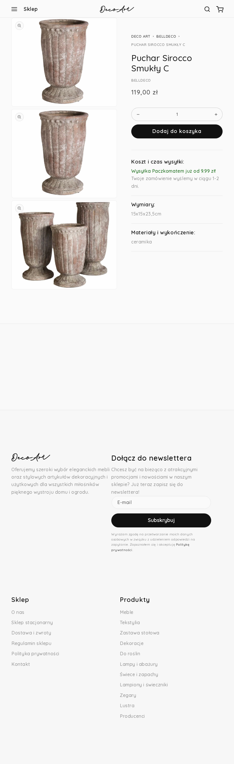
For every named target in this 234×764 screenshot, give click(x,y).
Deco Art (140, 36)
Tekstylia (130, 622)
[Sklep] (14, 9)
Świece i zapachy (139, 674)
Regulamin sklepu (31, 643)
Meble (127, 612)
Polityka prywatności (35, 653)
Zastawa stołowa (140, 633)
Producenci (132, 716)
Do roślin (130, 653)
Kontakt (20, 664)
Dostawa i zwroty (31, 633)
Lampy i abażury (139, 664)
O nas (18, 612)
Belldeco (166, 36)
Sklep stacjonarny (32, 622)
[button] (14, 9)
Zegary (128, 695)
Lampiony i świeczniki (144, 685)
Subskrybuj (161, 520)
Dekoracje (132, 643)
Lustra (127, 705)
